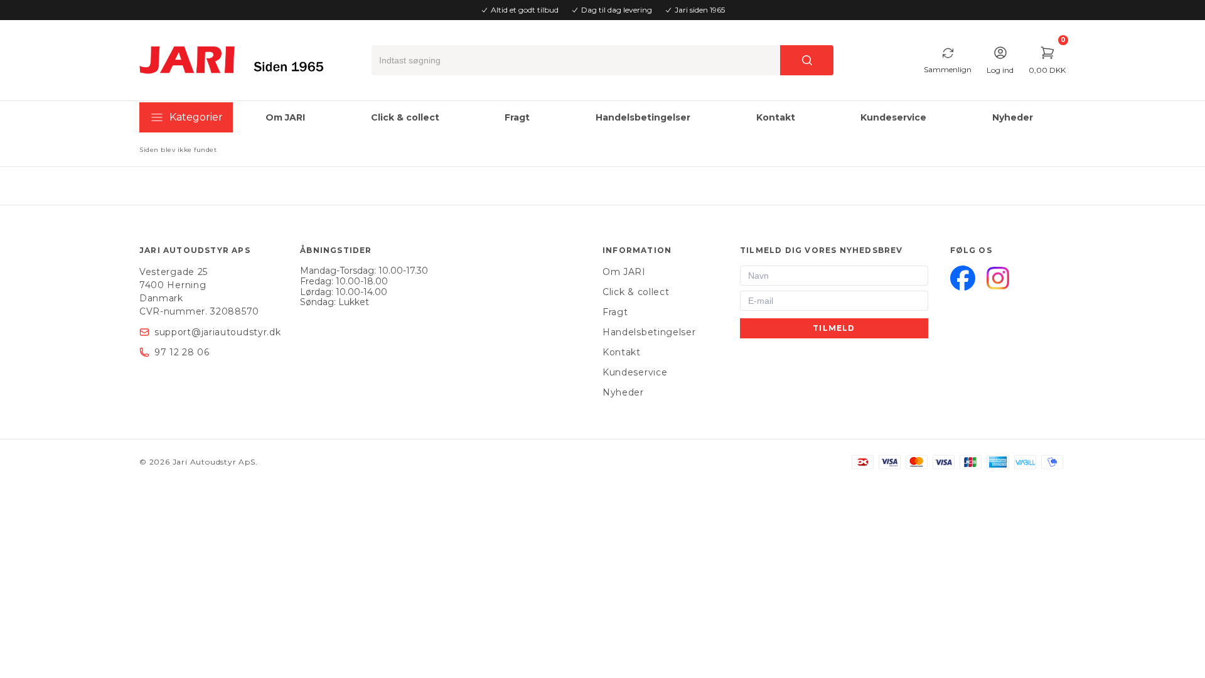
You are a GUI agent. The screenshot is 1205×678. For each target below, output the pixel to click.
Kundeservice (634, 372)
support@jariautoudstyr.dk (217, 332)
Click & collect (636, 292)
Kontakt (621, 352)
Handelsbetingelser (649, 332)
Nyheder (623, 392)
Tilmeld (834, 328)
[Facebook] (962, 278)
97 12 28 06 (182, 352)
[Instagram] (997, 278)
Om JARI (624, 271)
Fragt (615, 312)
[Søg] (806, 60)
